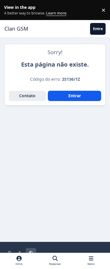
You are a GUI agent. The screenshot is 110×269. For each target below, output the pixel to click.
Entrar (74, 95)
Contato (27, 95)
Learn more (11, 10)
